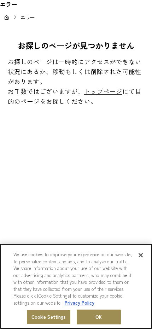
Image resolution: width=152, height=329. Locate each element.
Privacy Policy (79, 302)
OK (98, 316)
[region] (76, 286)
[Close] (140, 255)
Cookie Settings (48, 316)
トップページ (103, 91)
